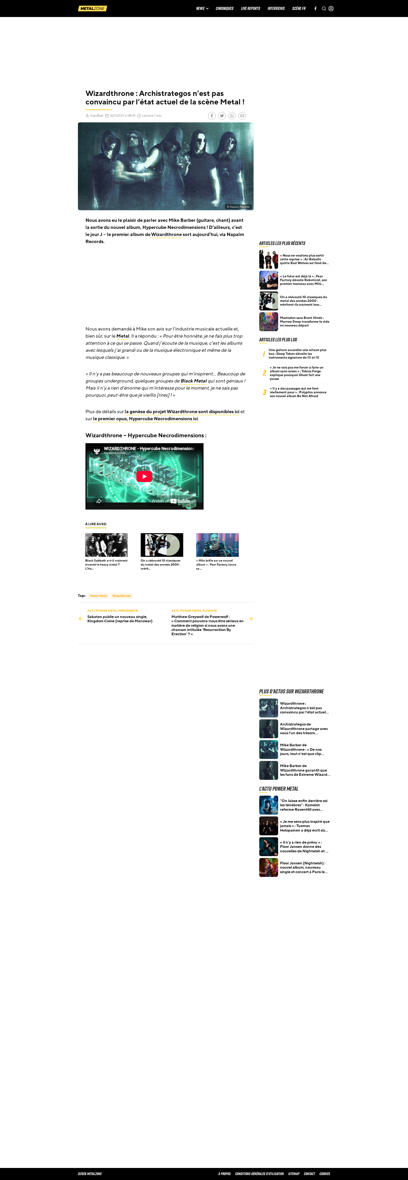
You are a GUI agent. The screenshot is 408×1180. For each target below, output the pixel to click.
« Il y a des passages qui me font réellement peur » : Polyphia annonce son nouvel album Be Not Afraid (298, 392)
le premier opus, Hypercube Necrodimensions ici (145, 419)
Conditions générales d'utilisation (259, 1173)
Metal (122, 336)
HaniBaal (96, 115)
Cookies (324, 1173)
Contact (309, 1173)
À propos (224, 1173)
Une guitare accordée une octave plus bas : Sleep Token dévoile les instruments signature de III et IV (297, 354)
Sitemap (293, 1173)
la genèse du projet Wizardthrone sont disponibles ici (182, 412)
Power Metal (98, 596)
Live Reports (250, 8)
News (200, 8)
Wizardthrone (166, 235)
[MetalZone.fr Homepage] (92, 8)
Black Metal (193, 381)
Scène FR (299, 8)
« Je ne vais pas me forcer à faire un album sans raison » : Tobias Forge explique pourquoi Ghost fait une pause (296, 373)
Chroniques (225, 8)
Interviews (276, 8)
